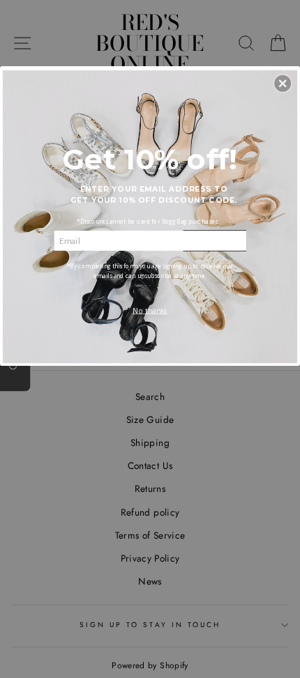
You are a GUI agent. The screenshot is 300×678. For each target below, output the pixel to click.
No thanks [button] (150, 310)
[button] (282, 83)
